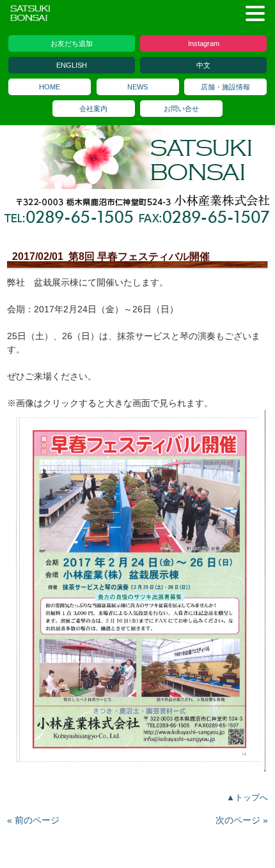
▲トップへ (247, 797)
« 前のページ (33, 820)
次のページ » (242, 820)
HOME (49, 87)
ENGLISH (71, 65)
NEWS (137, 87)
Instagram (203, 43)
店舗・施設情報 (225, 87)
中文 (203, 65)
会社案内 (93, 108)
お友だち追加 (72, 43)
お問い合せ (181, 108)
